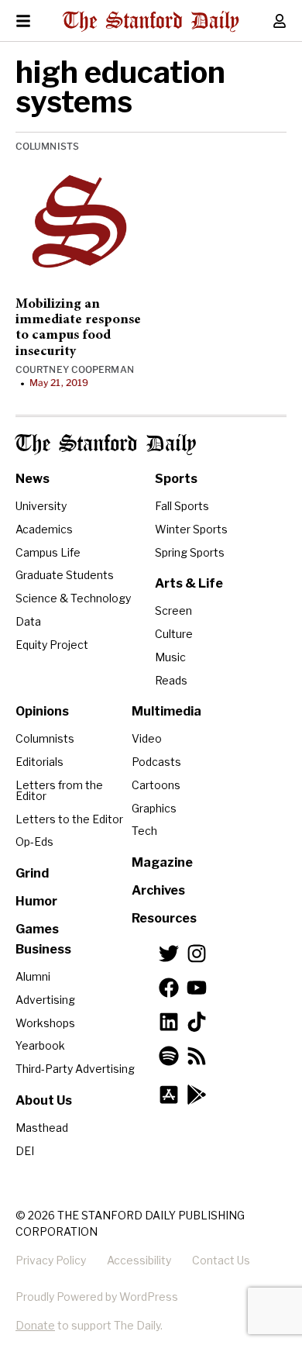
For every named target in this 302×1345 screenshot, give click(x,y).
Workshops (45, 1022)
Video (147, 738)
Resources (164, 918)
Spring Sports (190, 552)
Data (28, 621)
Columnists (47, 146)
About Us (43, 1100)
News (32, 478)
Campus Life (48, 552)
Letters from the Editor (59, 790)
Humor (36, 901)
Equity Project (51, 644)
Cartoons (156, 784)
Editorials (39, 761)
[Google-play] (197, 1095)
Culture (174, 633)
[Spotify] (169, 1056)
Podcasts (156, 761)
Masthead (41, 1127)
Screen (173, 610)
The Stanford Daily (105, 444)
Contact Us (221, 1260)
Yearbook (40, 1045)
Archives (158, 890)
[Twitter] (169, 953)
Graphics (154, 808)
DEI (24, 1150)
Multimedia (166, 711)
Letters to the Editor (69, 819)
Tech (144, 830)
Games (37, 929)
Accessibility (139, 1260)
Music (170, 657)
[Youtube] (197, 988)
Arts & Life (189, 583)
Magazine (162, 862)
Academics (44, 529)
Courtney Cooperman (74, 369)
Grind (32, 873)
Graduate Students (64, 574)
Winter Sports (191, 529)
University (41, 505)
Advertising (45, 999)
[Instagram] (197, 953)
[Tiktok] (197, 1022)
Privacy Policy (50, 1260)
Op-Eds (34, 841)
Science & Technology (73, 598)
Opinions (42, 711)
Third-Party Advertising (75, 1068)
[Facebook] (169, 988)
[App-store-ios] (169, 1095)
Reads (171, 680)
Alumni (32, 976)
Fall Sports (182, 505)
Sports (176, 478)
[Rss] (197, 1056)
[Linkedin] (169, 1022)
